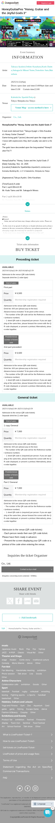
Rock (21, 649)
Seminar (26, 723)
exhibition (41, 670)
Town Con (15, 723)
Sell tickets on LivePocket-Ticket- (19, 747)
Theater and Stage (12, 656)
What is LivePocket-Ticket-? (17, 734)
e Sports (31, 695)
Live (31, 673)
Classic (21, 652)
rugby (24, 691)
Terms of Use (10, 760)
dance (30, 663)
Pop (28, 649)
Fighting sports (18, 695)
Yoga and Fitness (10, 705)
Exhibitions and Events (14, 715)
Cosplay (24, 712)
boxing (5, 695)
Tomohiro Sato (42, 70)
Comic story (24, 660)
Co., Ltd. (17, 117)
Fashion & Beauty (10, 712)
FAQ (5, 777)
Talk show (22, 673)
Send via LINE (27, 601)
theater (13, 660)
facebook (18, 601)
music (5, 645)
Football (15, 691)
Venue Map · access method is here (32, 107)
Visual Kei (31, 652)
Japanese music (9, 649)
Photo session (8, 673)
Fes (34, 649)
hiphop (42, 649)
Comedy (5, 663)
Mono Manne (18, 663)
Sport (5, 687)
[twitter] (20, 788)
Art (3, 726)
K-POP (12, 652)
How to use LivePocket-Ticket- (19, 741)
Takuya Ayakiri (18, 66)
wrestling (45, 691)
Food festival (39, 723)
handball (42, 695)
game (12, 709)
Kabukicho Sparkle (20, 97)
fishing (20, 709)
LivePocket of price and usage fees (21, 753)
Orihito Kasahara (33, 66)
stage (4, 660)
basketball (6, 698)
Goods (39, 673)
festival (30, 719)
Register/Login (46, 3)
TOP (3, 629)
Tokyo (31, 97)
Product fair (7, 719)
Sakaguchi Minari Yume (24, 70)
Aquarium (38, 705)
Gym (22, 705)
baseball (5, 691)
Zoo (29, 705)
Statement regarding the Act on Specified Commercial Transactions (27, 769)
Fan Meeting (7, 670)
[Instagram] (35, 788)
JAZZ (4, 652)
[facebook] (28, 788)
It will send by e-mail (36, 601)
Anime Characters (11, 680)
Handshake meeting (25, 670)
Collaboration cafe (10, 684)
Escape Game (32, 709)
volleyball (34, 691)
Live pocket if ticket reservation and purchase (10, 3)
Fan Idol (6, 666)
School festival (14, 726)
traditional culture (41, 660)
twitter (10, 601)
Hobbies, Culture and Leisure (17, 701)
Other (41, 652)
